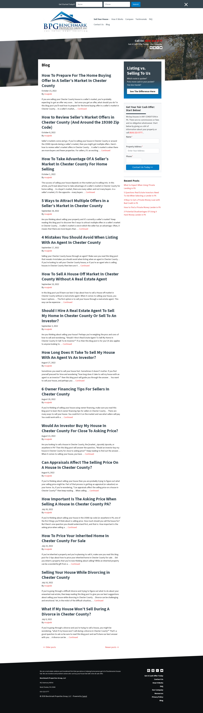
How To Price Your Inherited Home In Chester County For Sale (75, 538)
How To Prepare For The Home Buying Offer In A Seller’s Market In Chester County (76, 80)
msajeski (48, 94)
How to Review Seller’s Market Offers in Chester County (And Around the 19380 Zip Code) (80, 122)
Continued (82, 108)
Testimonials (141, 19)
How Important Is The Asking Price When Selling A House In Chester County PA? (79, 501)
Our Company (156, 44)
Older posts (51, 647)
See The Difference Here (142, 91)
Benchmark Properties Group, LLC (53, 678)
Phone (129, 156)
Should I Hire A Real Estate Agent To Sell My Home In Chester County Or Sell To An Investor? (79, 316)
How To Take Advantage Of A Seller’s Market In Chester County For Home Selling (75, 164)
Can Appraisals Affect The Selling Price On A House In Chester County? (80, 464)
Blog (108, 24)
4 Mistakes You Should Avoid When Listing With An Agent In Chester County (80, 239)
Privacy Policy (157, 697)
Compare (129, 19)
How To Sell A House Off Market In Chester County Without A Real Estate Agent (80, 276)
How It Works (117, 19)
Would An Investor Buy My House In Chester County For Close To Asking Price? (80, 428)
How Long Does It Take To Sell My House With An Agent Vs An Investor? (78, 355)
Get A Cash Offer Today (138, 44)
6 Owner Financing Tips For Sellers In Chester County (75, 391)
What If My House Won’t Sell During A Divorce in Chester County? (75, 611)
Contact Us (99, 24)
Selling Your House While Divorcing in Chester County (76, 574)
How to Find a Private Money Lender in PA (142, 207)
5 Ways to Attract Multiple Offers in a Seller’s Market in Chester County (75, 203)
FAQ (150, 19)
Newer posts (110, 647)
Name (129, 136)
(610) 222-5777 (153, 41)
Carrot (84, 696)
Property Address (134, 146)
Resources (159, 693)
